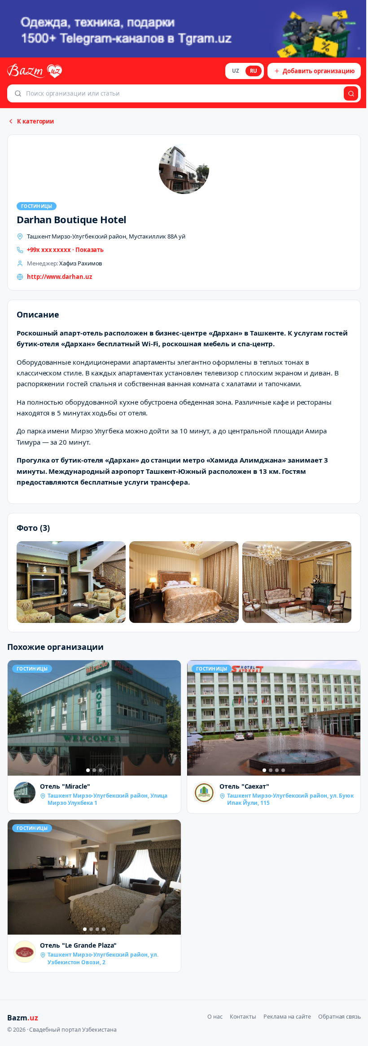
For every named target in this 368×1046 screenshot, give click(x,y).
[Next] (172, 717)
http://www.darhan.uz (59, 277)
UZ (235, 70)
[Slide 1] (88, 770)
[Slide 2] (94, 770)
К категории (35, 121)
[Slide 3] (100, 770)
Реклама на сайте (287, 1016)
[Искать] (351, 93)
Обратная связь (339, 1016)
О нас (215, 1016)
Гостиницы (36, 206)
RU (254, 70)
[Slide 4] (283, 770)
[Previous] (17, 717)
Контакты (243, 1016)
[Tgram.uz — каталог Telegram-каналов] (184, 28)
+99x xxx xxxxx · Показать (65, 250)
